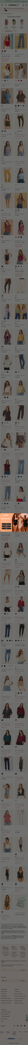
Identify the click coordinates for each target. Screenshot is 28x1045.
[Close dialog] (26, 514)
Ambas (6, 528)
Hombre (6, 526)
